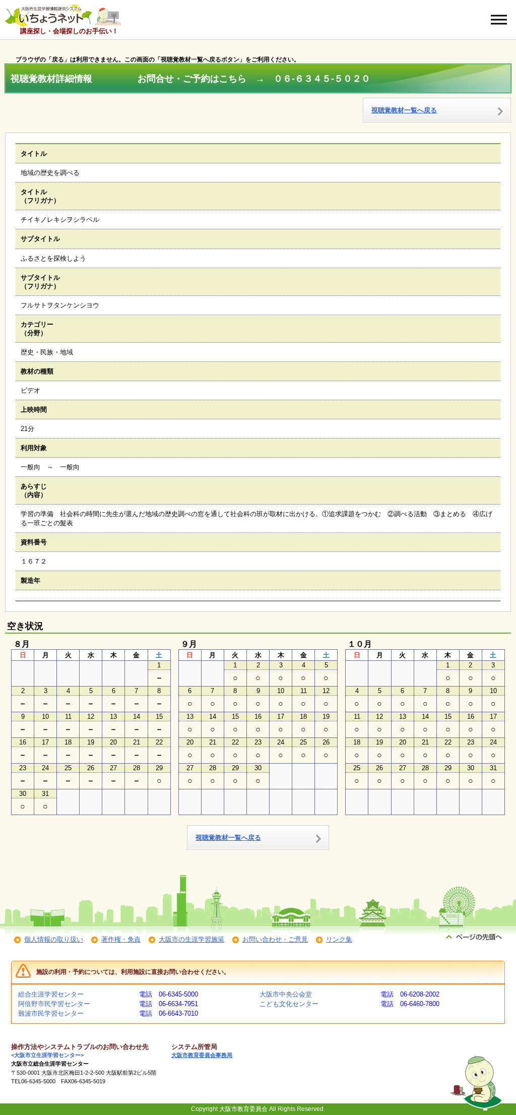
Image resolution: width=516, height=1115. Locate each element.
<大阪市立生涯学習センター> (47, 1055)
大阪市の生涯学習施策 (191, 939)
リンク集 (339, 939)
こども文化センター (289, 1004)
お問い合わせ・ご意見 (275, 939)
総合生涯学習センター (51, 994)
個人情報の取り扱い (53, 939)
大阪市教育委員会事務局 (201, 1055)
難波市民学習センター (51, 1013)
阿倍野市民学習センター (54, 1004)
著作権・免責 (121, 939)
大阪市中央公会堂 (286, 994)
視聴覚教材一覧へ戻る (404, 110)
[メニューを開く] (499, 20)
